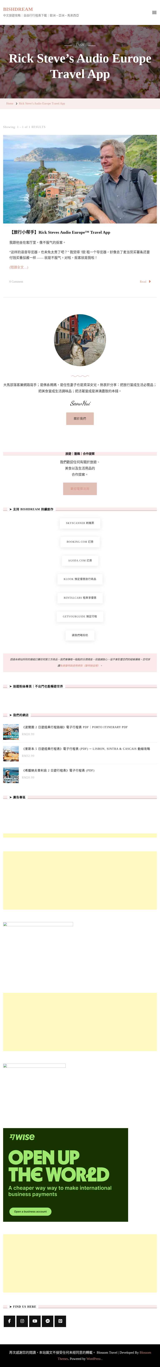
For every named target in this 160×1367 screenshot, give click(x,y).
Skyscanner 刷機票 (80, 523)
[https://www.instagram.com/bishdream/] (22, 1321)
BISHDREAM (18, 9)
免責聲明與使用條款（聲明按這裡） (80, 665)
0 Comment (16, 282)
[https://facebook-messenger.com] (47, 1321)
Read (143, 281)
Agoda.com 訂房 (80, 560)
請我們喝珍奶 (80, 635)
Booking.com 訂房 (80, 541)
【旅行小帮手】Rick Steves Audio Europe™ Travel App (59, 232)
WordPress (93, 1359)
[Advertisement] (80, 880)
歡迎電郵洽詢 (80, 488)
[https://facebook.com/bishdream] (9, 1321)
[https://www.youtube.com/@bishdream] (35, 1321)
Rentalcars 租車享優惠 (80, 597)
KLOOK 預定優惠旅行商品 (80, 579)
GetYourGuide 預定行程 (80, 616)
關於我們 (80, 418)
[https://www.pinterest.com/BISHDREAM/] (60, 1321)
